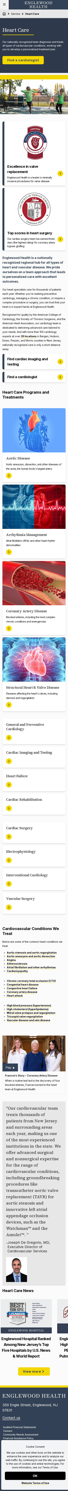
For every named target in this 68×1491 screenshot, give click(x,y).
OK (35, 1476)
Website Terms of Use (35, 1483)
